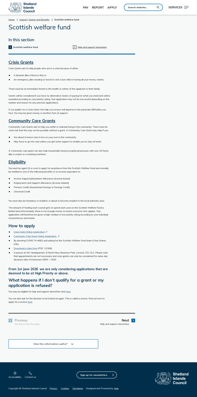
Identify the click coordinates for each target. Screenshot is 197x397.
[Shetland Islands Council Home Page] (22, 7)
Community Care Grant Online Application (35, 236)
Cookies (65, 388)
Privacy (53, 388)
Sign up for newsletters (93, 375)
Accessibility (15, 377)
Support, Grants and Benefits (34, 19)
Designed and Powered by (102, 388)
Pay (85, 7)
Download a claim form (25, 248)
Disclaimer (78, 388)
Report (98, 7)
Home (12, 19)
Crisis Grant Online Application (29, 231)
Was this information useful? (50, 344)
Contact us (30, 377)
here (68, 291)
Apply (112, 7)
